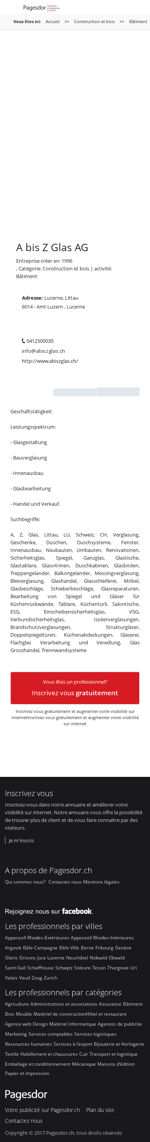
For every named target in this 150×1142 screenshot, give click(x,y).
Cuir (83, 1054)
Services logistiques (95, 1034)
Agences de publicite (120, 1024)
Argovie (13, 947)
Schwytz (64, 967)
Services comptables (50, 1034)
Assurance (110, 1004)
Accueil (53, 21)
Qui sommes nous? (25, 882)
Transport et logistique (114, 1054)
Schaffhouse (40, 967)
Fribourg (104, 947)
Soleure (82, 967)
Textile (12, 1054)
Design (40, 1024)
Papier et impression (27, 1073)
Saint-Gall (15, 967)
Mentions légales (101, 882)
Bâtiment (26, 276)
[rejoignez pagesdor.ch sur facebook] (51, 909)
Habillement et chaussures (49, 1054)
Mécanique (84, 1064)
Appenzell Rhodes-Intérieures (102, 937)
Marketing (16, 1034)
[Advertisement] (75, 140)
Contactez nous (65, 882)
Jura (41, 957)
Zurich (50, 977)
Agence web (18, 1024)
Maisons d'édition (116, 1064)
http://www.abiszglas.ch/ (50, 361)
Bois (9, 1014)
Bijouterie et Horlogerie (119, 1044)
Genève (123, 947)
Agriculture (17, 1004)
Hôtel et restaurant (106, 1014)
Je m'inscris (21, 840)
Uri (133, 967)
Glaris (11, 957)
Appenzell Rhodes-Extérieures (37, 937)
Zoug (37, 977)
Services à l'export (72, 1044)
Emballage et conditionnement (37, 1064)
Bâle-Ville (69, 947)
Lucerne (56, 957)
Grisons (27, 957)
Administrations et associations (63, 1004)
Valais (11, 977)
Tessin (99, 967)
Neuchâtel (77, 957)
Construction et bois (95, 21)
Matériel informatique (72, 1024)
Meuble (24, 1014)
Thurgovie (118, 967)
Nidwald (98, 957)
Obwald (116, 957)
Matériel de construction (59, 1014)
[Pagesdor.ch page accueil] (42, 9)
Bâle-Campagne (40, 947)
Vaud (24, 977)
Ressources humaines (28, 1044)
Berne (87, 947)
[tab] (31, 392)
